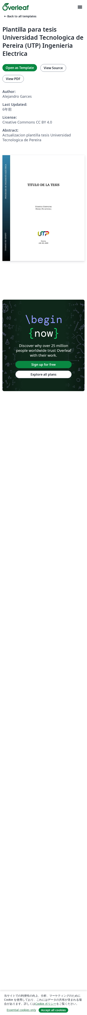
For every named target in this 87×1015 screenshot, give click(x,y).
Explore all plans (43, 374)
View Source (53, 68)
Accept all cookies (53, 1010)
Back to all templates (19, 16)
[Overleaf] (15, 7)
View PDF (13, 79)
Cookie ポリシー (45, 1004)
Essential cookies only (21, 1010)
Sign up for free (43, 364)
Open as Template (20, 67)
